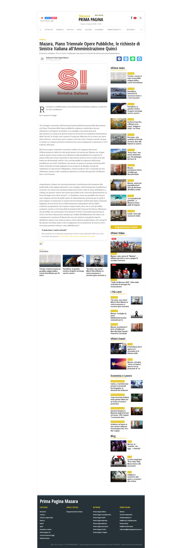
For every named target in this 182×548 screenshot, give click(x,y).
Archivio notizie (45, 538)
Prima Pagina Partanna (100, 526)
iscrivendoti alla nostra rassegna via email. (77, 236)
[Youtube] (135, 18)
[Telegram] (139, 59)
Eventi (42, 523)
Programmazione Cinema (74, 512)
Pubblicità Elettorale (126, 526)
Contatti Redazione (126, 515)
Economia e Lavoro (45, 529)
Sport (79, 29)
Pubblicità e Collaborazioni (128, 521)
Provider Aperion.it (125, 518)
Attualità (49, 29)
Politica (70, 29)
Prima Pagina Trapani (100, 532)
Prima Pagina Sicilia (99, 529)
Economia (99, 29)
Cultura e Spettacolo (46, 518)
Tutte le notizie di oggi (47, 535)
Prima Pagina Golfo (99, 518)
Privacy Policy (124, 523)
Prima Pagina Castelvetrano (102, 515)
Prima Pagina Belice (99, 512)
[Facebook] (131, 18)
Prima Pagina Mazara (100, 523)
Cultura (88, 29)
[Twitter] (125, 59)
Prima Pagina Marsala (100, 521)
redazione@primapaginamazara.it (131, 529)
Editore (122, 512)
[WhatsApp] (132, 59)
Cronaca (60, 29)
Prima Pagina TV (45, 532)
